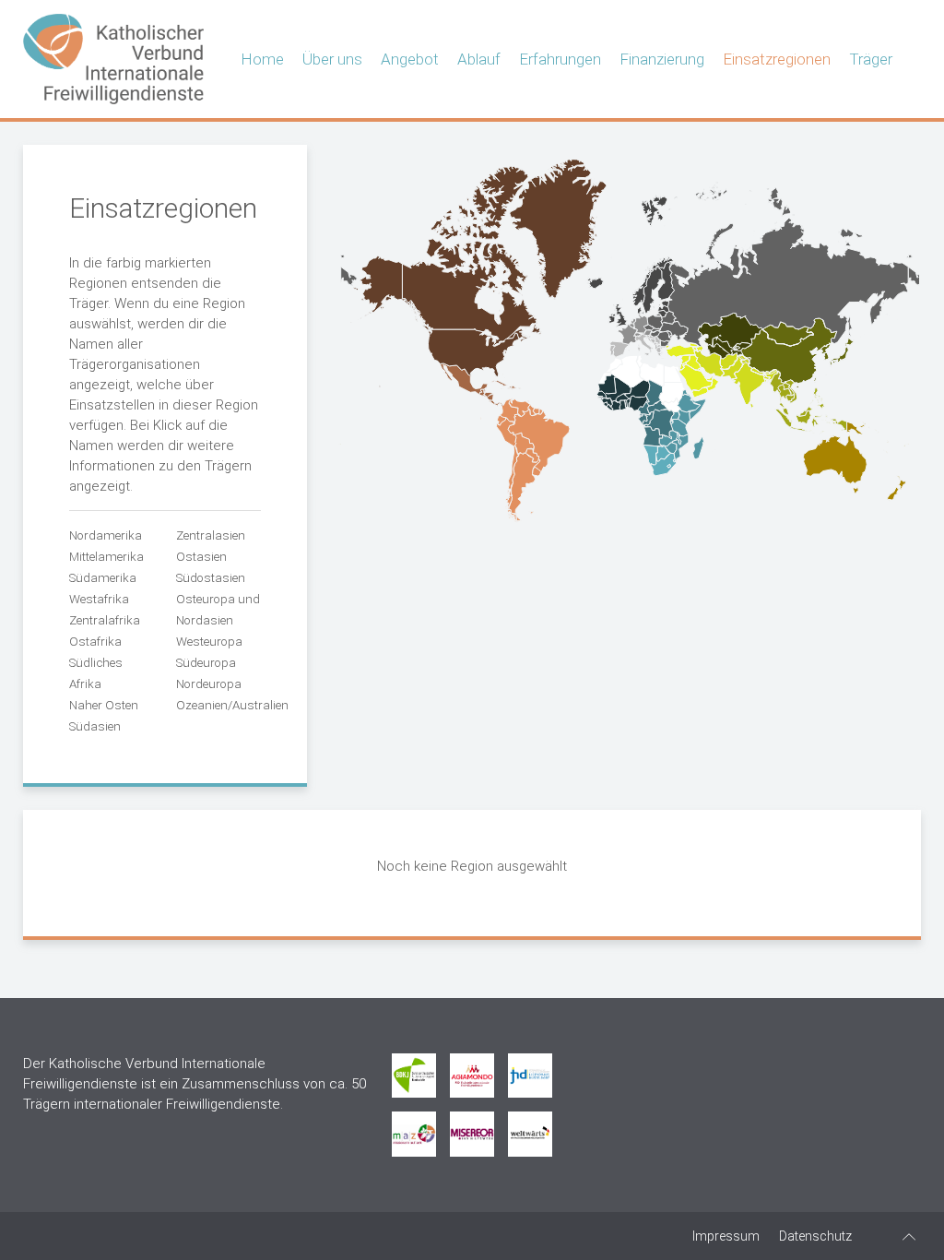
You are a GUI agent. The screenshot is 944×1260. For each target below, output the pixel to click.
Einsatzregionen (777, 59)
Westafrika (99, 599)
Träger (870, 59)
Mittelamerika (106, 557)
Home (262, 59)
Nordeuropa (209, 684)
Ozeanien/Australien (232, 705)
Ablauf (479, 59)
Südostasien (210, 578)
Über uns (332, 59)
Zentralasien (210, 535)
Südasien (95, 726)
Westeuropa (209, 641)
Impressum (726, 1236)
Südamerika (102, 578)
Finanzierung (662, 59)
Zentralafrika (104, 620)
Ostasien (201, 557)
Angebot (410, 59)
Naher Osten (103, 705)
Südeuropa (206, 663)
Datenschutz (815, 1236)
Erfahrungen (560, 59)
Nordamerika (105, 535)
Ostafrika (95, 641)
